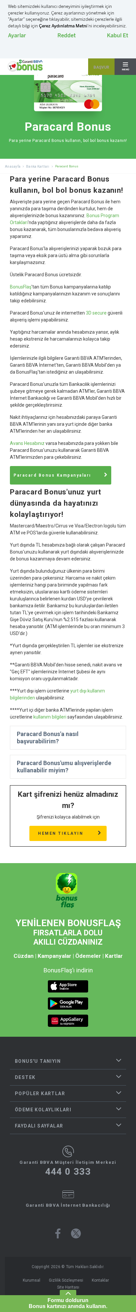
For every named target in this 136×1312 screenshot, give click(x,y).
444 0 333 (68, 1171)
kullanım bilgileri (49, 717)
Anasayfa (12, 166)
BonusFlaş (20, 286)
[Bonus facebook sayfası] (58, 1233)
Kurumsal (31, 1280)
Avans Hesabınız (27, 443)
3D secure (96, 313)
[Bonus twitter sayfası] (76, 1233)
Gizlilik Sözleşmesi (66, 1280)
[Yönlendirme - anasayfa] (25, 65)
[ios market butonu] (68, 986)
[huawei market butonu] (68, 1021)
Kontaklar (100, 1280)
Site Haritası (68, 1287)
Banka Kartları (38, 166)
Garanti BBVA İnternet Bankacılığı (68, 1205)
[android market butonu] (68, 1003)
